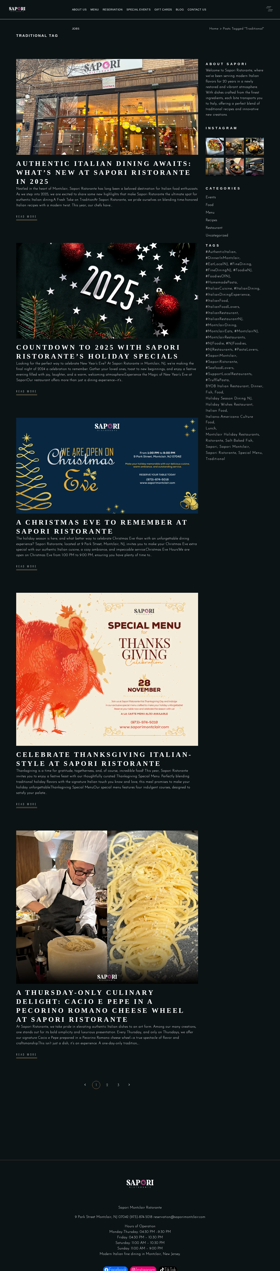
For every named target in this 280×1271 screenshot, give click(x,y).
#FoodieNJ (242, 270)
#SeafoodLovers (220, 368)
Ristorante (214, 441)
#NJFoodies (236, 343)
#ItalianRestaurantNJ (224, 319)
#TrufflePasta (217, 380)
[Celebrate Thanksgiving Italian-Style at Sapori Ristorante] (107, 669)
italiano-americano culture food (229, 419)
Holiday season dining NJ (229, 398)
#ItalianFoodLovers (222, 307)
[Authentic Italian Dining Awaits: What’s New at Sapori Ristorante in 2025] (107, 107)
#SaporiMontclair (221, 356)
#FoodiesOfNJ (218, 276)
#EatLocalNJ (217, 264)
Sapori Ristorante (221, 453)
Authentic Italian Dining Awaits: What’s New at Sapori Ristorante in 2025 (104, 172)
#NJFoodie (215, 343)
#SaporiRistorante (221, 362)
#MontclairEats (219, 331)
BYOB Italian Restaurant (227, 386)
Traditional (215, 459)
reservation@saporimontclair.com (179, 1217)
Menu (210, 213)
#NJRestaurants (219, 350)
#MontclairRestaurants (225, 337)
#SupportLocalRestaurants (229, 374)
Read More (26, 216)
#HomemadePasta (221, 282)
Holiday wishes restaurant (229, 404)
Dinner (256, 386)
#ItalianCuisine (219, 288)
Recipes (211, 220)
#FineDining (240, 264)
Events (211, 197)
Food (210, 205)
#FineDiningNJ (218, 270)
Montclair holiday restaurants (232, 434)
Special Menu (250, 453)
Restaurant (214, 228)
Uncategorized (217, 235)
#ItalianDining (246, 288)
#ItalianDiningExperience (228, 295)
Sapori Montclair (234, 447)
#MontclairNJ (246, 331)
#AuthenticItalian (221, 252)
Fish (209, 392)
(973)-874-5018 (141, 1217)
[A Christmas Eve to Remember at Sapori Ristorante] (107, 466)
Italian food (216, 411)
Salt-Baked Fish (239, 441)
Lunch (211, 428)
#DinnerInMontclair (223, 258)
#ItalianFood (217, 301)
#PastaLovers (246, 350)
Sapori (211, 447)
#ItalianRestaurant (222, 313)
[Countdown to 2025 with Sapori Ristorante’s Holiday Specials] (107, 291)
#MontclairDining (221, 325)
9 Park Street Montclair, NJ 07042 (102, 1217)
